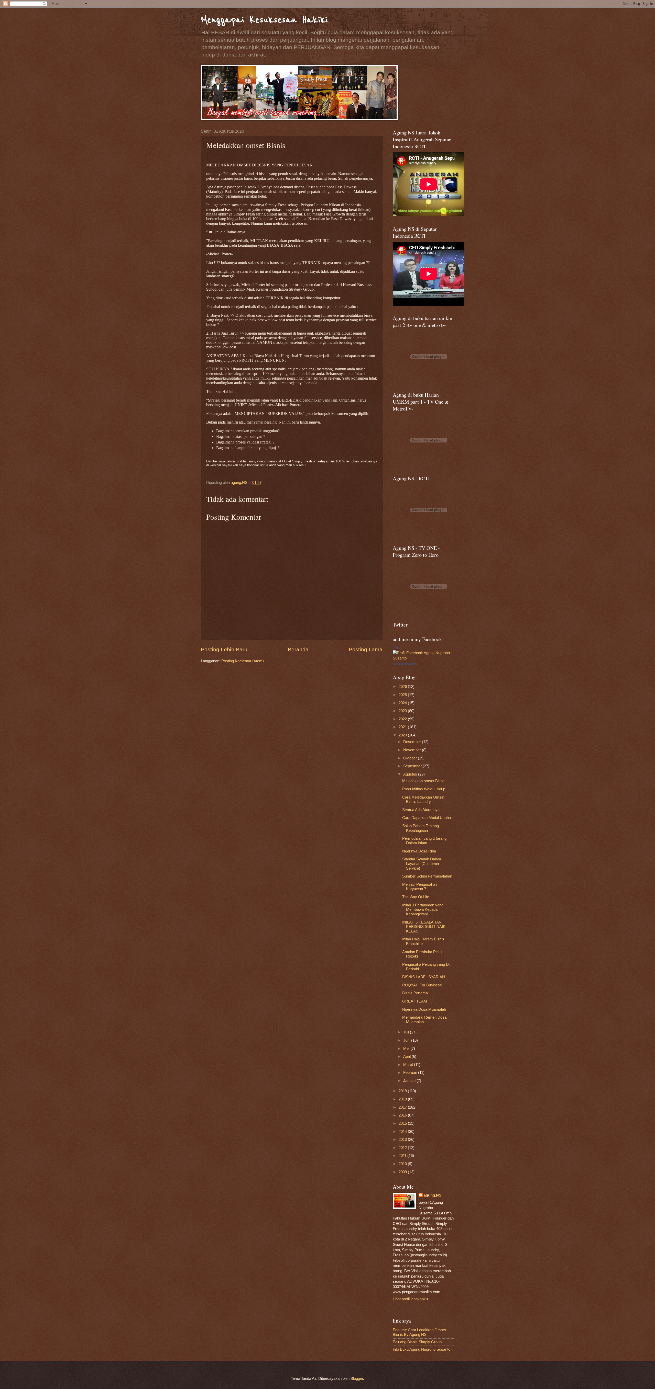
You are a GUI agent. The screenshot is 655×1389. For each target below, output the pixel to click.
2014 (403, 1132)
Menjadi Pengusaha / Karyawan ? (419, 886)
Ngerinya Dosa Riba (419, 851)
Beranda (298, 649)
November (412, 750)
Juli (406, 1032)
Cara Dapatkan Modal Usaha (426, 818)
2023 (403, 711)
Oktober (410, 758)
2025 (403, 695)
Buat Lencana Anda (405, 663)
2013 (403, 1139)
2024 (403, 703)
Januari (410, 1081)
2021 (403, 727)
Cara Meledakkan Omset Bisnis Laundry (423, 799)
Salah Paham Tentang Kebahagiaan (420, 828)
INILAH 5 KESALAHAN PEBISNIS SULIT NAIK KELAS (423, 926)
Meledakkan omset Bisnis (423, 781)
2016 (403, 1115)
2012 (403, 1148)
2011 (403, 1156)
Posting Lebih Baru (224, 649)
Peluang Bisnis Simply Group (417, 1342)
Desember (412, 742)
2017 (403, 1107)
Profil (396, 648)
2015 (403, 1123)
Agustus (410, 774)
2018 (403, 1099)
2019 (403, 1091)
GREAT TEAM (414, 1001)
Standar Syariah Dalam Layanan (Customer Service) (421, 863)
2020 (403, 735)
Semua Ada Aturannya (421, 810)
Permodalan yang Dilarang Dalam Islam (424, 840)
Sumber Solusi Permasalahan (427, 876)
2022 (403, 719)
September (413, 766)
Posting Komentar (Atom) (242, 661)
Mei (406, 1048)
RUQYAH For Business (422, 985)
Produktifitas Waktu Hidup (423, 789)
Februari (410, 1073)
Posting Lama (366, 649)
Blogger (357, 1378)
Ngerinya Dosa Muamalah (424, 1009)
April (407, 1056)
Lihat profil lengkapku (410, 1299)
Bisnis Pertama (415, 993)
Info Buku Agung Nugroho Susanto (421, 1349)
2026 (403, 687)
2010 (403, 1164)
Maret (408, 1065)
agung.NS (432, 1195)
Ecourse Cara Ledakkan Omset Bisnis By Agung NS (419, 1332)
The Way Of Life (415, 897)
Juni (407, 1040)
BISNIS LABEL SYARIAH (423, 977)
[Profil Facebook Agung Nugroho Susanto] (423, 658)
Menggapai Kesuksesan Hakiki (264, 19)
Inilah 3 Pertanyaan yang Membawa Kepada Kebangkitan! (422, 909)
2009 (403, 1172)
